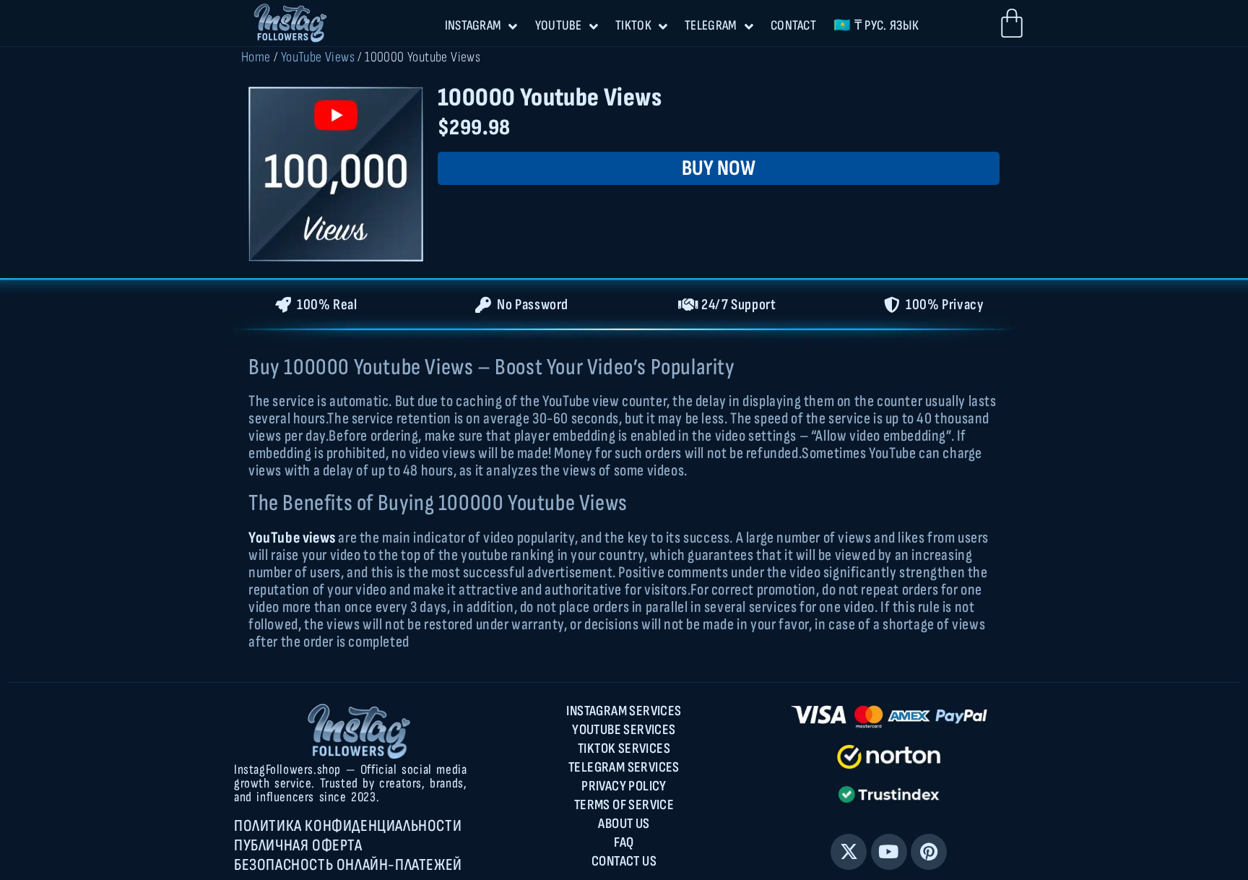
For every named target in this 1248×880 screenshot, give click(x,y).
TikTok (633, 25)
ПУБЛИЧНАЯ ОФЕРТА (298, 845)
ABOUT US (623, 823)
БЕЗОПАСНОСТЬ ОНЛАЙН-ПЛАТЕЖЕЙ (348, 865)
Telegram (711, 25)
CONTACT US (624, 861)
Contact (793, 25)
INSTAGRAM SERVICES (623, 711)
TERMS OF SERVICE (624, 805)
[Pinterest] (929, 852)
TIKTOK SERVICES (624, 748)
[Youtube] (889, 852)
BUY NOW (718, 168)
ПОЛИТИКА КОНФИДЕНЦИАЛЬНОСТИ (348, 826)
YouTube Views (318, 57)
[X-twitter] (849, 852)
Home (256, 57)
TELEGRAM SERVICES (624, 767)
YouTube (558, 25)
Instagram (473, 25)
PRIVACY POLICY (624, 786)
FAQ (623, 842)
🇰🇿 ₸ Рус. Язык (876, 25)
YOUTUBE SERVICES (623, 729)
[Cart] (1012, 23)
